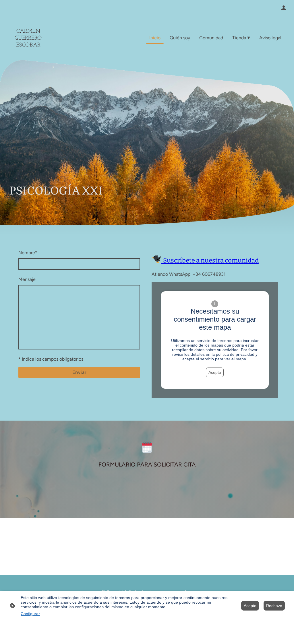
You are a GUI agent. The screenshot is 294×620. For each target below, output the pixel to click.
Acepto (214, 372)
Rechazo (274, 605)
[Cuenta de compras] (283, 7)
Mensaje (27, 279)
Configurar (30, 613)
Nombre (27, 252)
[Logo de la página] (28, 53)
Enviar (79, 372)
